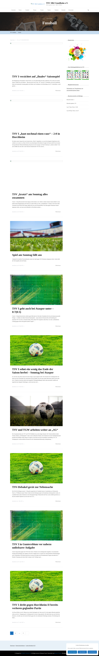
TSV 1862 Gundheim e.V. (57, 3)
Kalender (64, 10)
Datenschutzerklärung (20, 645)
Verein (20, 10)
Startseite (13, 10)
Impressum (12, 645)
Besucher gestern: (70, 103)
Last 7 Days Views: (71, 107)
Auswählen (92, 652)
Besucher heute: (70, 99)
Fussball (27, 10)
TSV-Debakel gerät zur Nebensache (32, 487)
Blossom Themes (57, 653)
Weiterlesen (58, 90)
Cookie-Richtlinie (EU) (30, 645)
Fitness (34, 10)
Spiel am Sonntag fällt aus (27, 254)
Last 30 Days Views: (71, 110)
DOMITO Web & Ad (26, 653)
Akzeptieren (72, 652)
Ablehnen (82, 652)
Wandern (57, 10)
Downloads (71, 10)
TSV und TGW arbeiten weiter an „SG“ (35, 429)
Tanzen (49, 10)
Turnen (42, 10)
